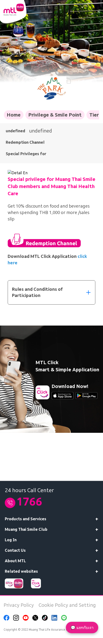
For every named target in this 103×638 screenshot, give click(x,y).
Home (14, 114)
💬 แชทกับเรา (82, 627)
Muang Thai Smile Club (26, 529)
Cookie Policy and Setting (67, 605)
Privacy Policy (19, 605)
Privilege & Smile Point (55, 114)
